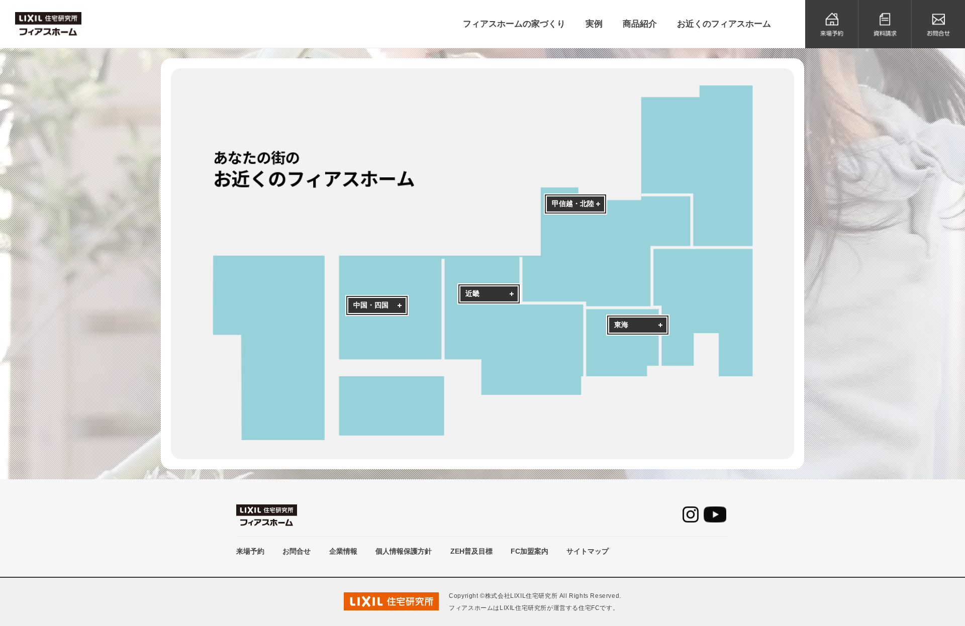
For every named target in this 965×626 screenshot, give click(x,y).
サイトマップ (587, 551)
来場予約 (250, 551)
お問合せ (296, 551)
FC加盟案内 (529, 551)
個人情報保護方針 (403, 551)
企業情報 (343, 551)
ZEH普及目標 (471, 551)
